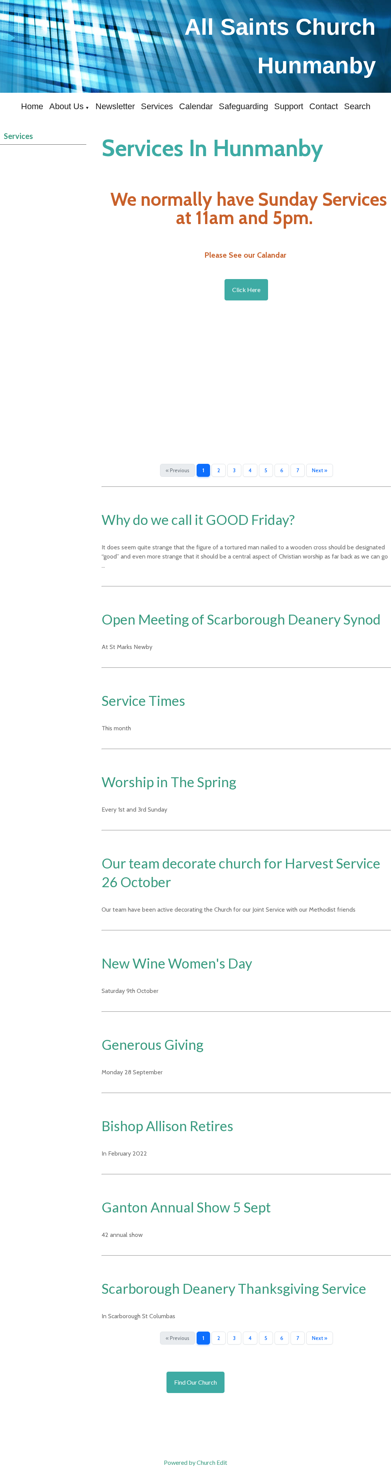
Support (288, 106)
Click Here (246, 289)
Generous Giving (153, 1044)
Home (32, 106)
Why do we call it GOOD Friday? (198, 519)
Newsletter (115, 106)
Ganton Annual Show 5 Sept (186, 1207)
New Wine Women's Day (177, 963)
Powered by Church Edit (195, 1462)
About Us (66, 106)
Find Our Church (195, 1382)
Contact (323, 106)
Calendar (196, 106)
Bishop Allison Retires (167, 1125)
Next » (319, 470)
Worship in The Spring (169, 781)
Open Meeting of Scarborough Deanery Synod (241, 619)
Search (357, 106)
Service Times (143, 700)
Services (157, 106)
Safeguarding (243, 106)
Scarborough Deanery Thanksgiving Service (234, 1288)
